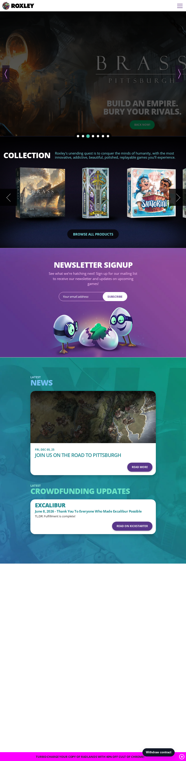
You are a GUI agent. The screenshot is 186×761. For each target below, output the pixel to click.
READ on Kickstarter (132, 526)
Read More (140, 467)
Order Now (142, 68)
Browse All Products (93, 234)
